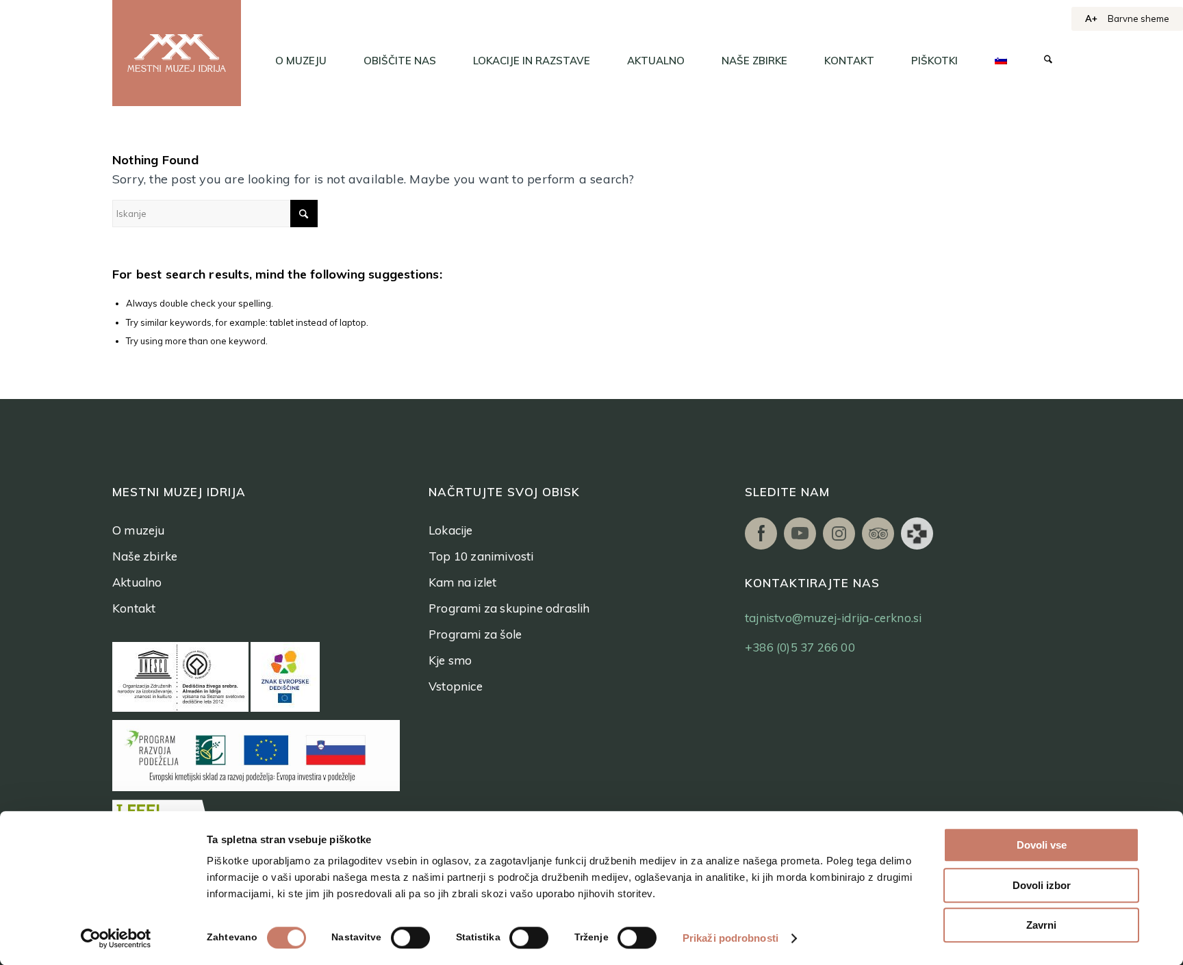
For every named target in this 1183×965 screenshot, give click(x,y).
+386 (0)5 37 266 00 (800, 647)
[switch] (410, 938)
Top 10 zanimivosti (481, 556)
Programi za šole (475, 634)
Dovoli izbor (1042, 885)
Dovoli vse (1042, 845)
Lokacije (451, 530)
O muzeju (138, 530)
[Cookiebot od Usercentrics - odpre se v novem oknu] (116, 938)
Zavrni (1041, 925)
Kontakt (133, 608)
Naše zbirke (144, 556)
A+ (1091, 18)
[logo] (176, 53)
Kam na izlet (462, 582)
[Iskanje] (1048, 61)
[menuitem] (301, 61)
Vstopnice (456, 686)
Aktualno (137, 582)
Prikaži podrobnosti (730, 938)
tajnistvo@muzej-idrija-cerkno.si (833, 617)
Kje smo (450, 660)
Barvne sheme (1138, 18)
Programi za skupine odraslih (509, 608)
